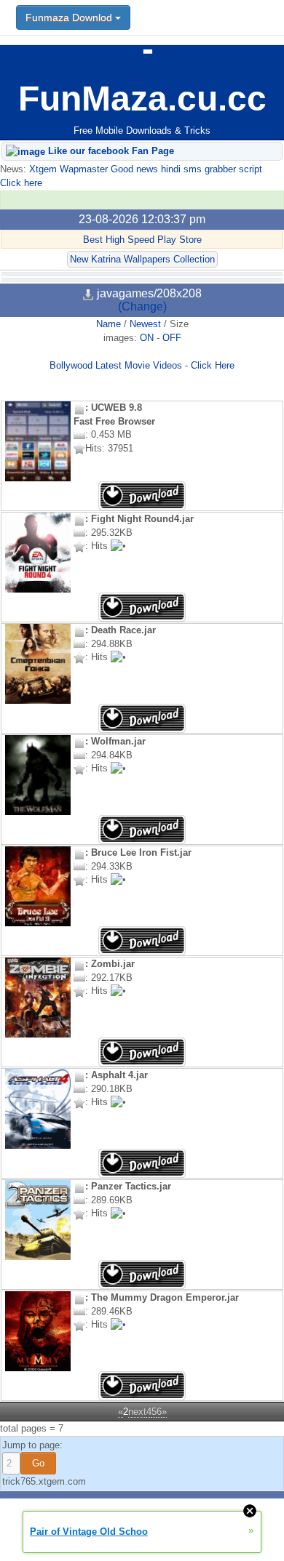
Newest (145, 323)
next (137, 1411)
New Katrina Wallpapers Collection (142, 259)
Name (108, 323)
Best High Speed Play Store (142, 239)
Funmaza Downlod (70, 17)
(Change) (142, 306)
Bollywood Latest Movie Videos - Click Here (142, 365)
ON (147, 337)
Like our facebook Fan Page (109, 150)
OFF (171, 337)
